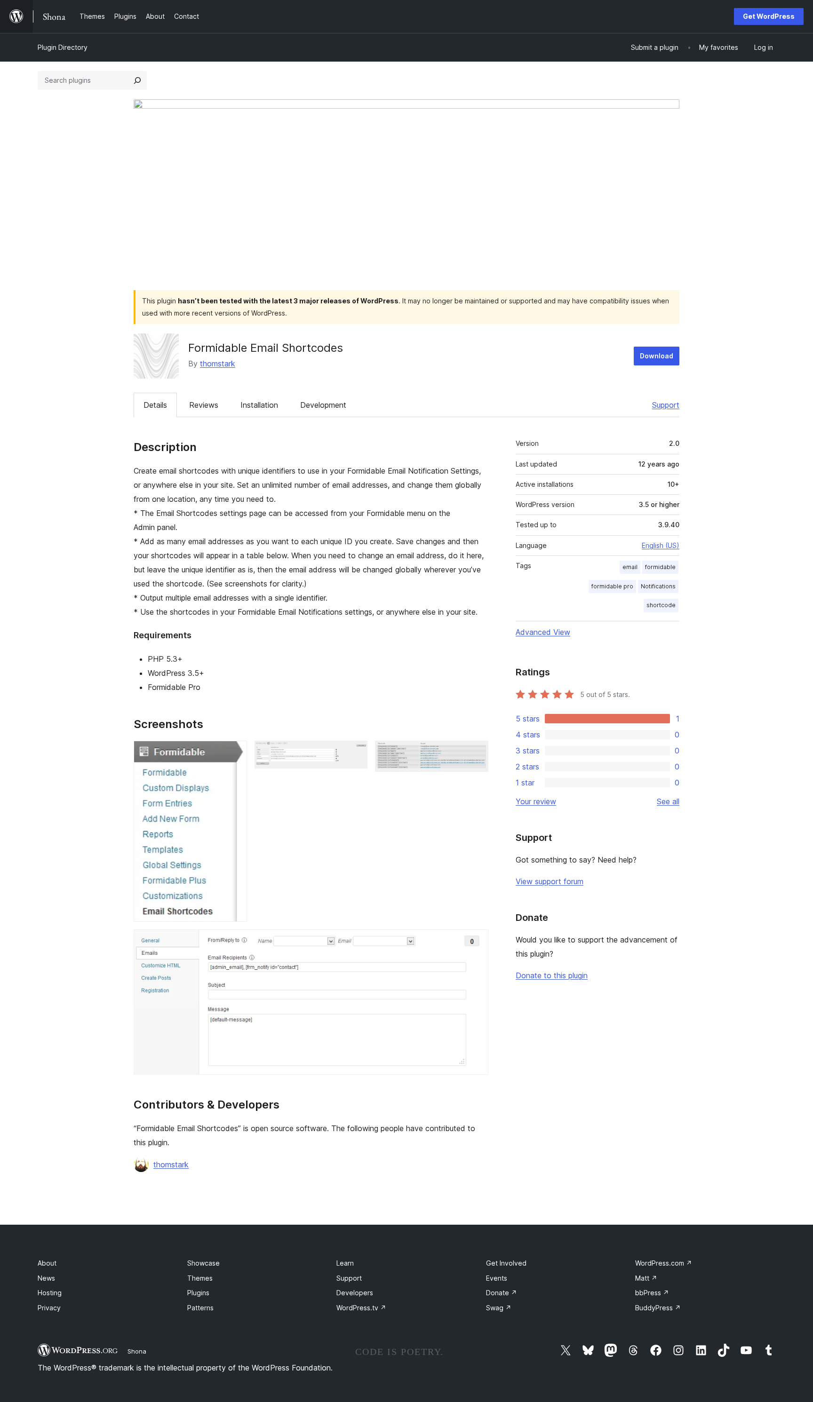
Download (656, 356)
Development (323, 405)
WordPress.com (663, 1263)
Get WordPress (769, 16)
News (46, 1278)
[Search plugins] (137, 80)
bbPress (652, 1293)
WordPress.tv (361, 1308)
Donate (501, 1293)
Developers (354, 1293)
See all (668, 801)
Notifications (658, 586)
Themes (200, 1278)
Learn (345, 1263)
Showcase (203, 1263)
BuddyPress (658, 1308)
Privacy (49, 1308)
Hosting (50, 1293)
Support (665, 405)
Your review (536, 801)
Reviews (203, 405)
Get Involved (506, 1263)
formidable (660, 566)
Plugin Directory (63, 47)
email (630, 566)
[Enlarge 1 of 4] (234, 753)
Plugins (198, 1293)
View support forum (549, 881)
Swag (498, 1308)
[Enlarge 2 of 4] (354, 753)
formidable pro (612, 586)
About (47, 1263)
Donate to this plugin (552, 975)
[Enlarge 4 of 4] (475, 942)
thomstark (217, 363)
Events (496, 1278)
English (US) (660, 545)
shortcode (661, 605)
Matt (646, 1278)
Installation (259, 405)
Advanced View (543, 632)
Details (155, 405)
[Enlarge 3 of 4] (475, 753)
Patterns (200, 1308)
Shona (137, 1351)
